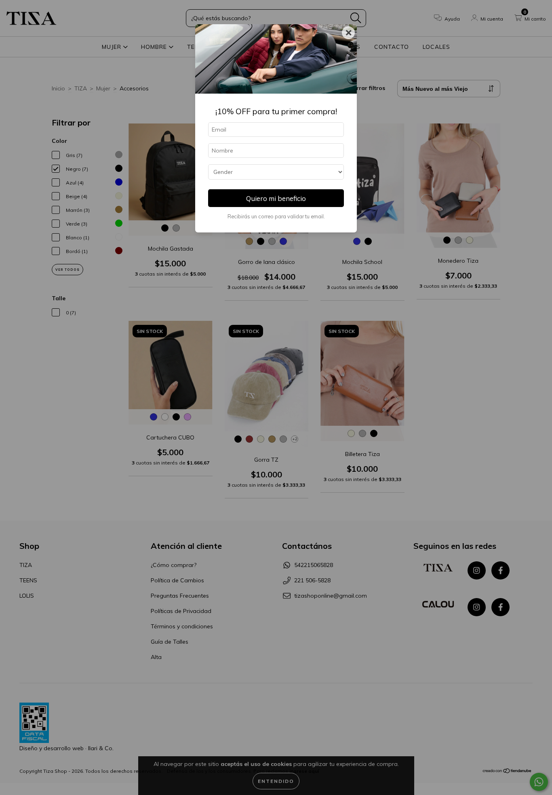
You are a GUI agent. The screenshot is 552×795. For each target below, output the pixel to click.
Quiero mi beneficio (276, 198)
